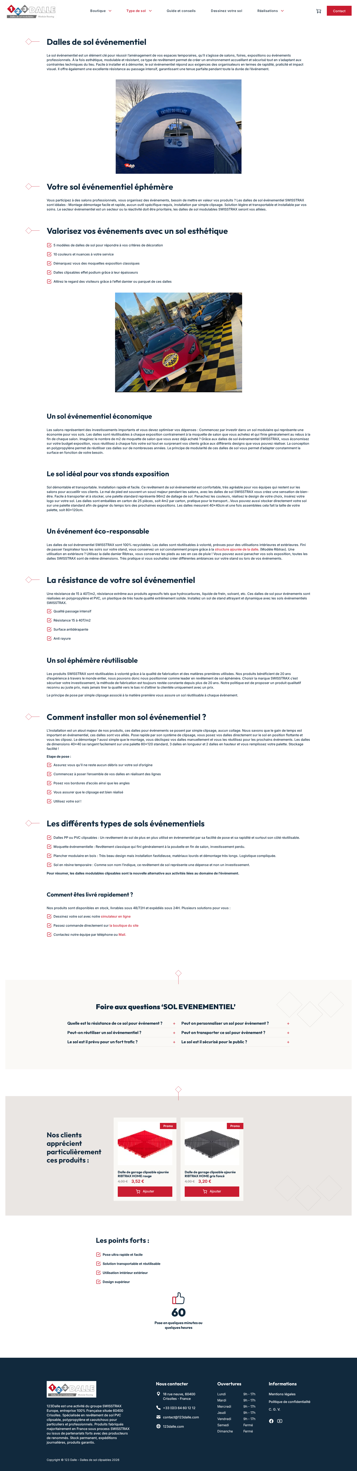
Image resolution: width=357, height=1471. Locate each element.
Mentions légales (282, 1394)
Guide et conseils (181, 11)
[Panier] (319, 10)
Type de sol (136, 11)
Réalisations (267, 11)
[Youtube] (279, 1421)
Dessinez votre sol (226, 11)
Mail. (122, 934)
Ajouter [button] (148, 1191)
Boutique (98, 11)
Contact (339, 11)
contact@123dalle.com (181, 1417)
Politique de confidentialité (289, 1402)
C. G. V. (274, 1409)
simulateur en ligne (116, 916)
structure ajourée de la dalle (236, 549)
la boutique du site (123, 925)
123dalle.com (173, 1426)
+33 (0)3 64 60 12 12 (179, 1408)
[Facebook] (271, 1421)
